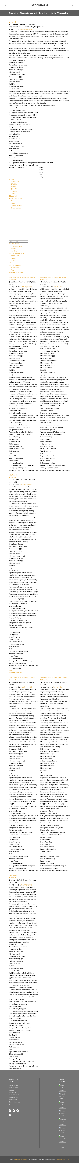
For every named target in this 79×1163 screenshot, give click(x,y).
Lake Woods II (13, 475)
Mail (13, 193)
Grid (16, 272)
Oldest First (15, 256)
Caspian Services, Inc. (62, 1159)
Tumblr (14, 189)
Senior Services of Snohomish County (22, 277)
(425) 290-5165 (26, 29)
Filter (10, 263)
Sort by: (16, 253)
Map (12, 201)
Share (12, 179)
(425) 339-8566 (26, 287)
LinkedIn (15, 191)
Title (12, 270)
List (11, 272)
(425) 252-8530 (58, 287)
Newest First (15, 267)
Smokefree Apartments (21, 1159)
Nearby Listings (16, 208)
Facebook (15, 182)
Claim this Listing (16, 198)
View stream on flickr (65, 1146)
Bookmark (13, 196)
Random (13, 258)
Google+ (15, 186)
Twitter (14, 184)
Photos (13, 203)
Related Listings (16, 205)
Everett (13, 22)
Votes (13, 260)
